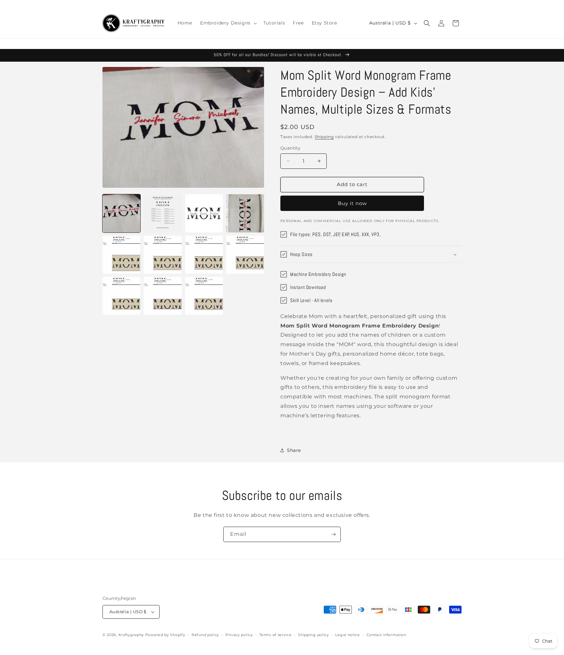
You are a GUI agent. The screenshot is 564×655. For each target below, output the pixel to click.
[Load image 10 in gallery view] (162, 296)
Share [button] (294, 450)
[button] (227, 23)
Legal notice (347, 634)
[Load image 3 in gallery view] (204, 213)
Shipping (324, 136)
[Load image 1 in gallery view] (121, 213)
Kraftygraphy (131, 634)
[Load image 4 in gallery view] (245, 213)
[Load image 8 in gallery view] (245, 255)
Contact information (386, 634)
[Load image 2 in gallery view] (162, 213)
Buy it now (352, 203)
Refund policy (205, 634)
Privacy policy (239, 634)
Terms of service (275, 634)
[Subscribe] (333, 534)
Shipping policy (313, 634)
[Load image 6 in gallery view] (162, 255)
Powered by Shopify (165, 634)
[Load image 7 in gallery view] (204, 255)
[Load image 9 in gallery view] (121, 296)
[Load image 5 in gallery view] (121, 255)
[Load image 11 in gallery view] (204, 296)
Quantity (290, 148)
